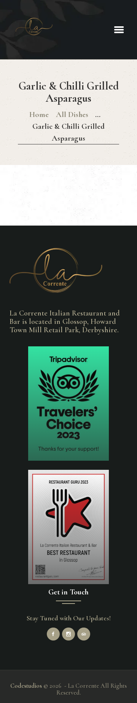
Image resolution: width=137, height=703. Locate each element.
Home (39, 114)
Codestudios (26, 686)
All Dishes (72, 114)
